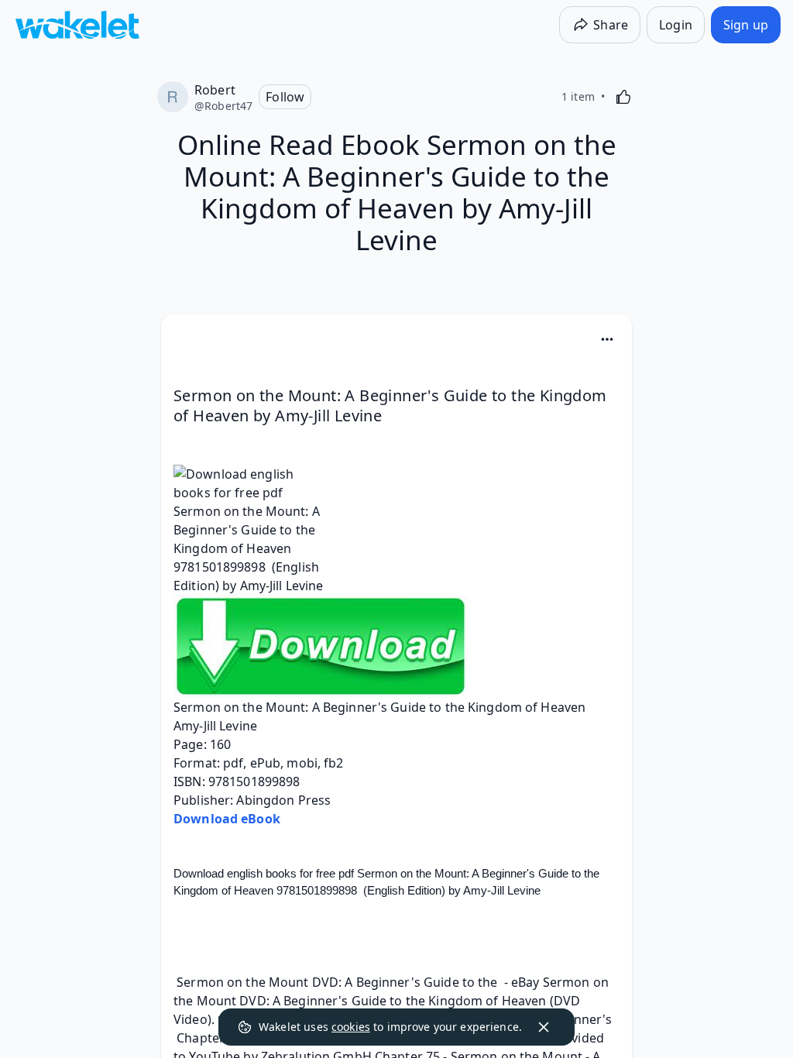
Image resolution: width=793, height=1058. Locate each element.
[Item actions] (607, 339)
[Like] (623, 96)
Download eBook (226, 818)
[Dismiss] (543, 1027)
